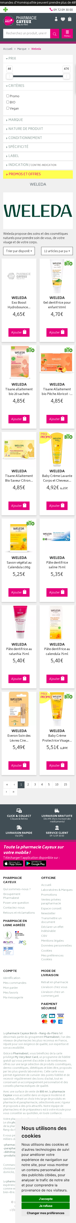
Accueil (7, 49)
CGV (44, 936)
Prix (12, 59)
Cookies (46, 951)
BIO (12, 102)
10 (56, 784)
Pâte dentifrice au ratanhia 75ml (19, 652)
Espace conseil (51, 909)
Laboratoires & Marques (57, 890)
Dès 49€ (57, 818)
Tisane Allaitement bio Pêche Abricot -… (57, 392)
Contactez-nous (14, 908)
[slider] (9, 76)
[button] (19, 251)
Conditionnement (25, 138)
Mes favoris (10, 993)
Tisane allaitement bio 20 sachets (19, 392)
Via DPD (19, 834)
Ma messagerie (13, 998)
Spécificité (18, 147)
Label (13, 156)
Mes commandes (14, 983)
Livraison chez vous (54, 988)
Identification (11, 979)
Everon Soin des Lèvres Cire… (19, 738)
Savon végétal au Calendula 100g (19, 565)
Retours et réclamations (19, 913)
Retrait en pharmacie (54, 983)
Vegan (14, 108)
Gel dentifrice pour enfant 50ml (57, 305)
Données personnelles (56, 946)
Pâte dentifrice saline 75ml (57, 565)
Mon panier (10, 988)
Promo (14, 96)
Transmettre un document (51, 921)
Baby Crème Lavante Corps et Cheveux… (57, 479)
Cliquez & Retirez (19, 817)
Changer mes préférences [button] (45, 1213)
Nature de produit (25, 129)
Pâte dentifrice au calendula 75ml (57, 652)
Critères (16, 86)
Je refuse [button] (45, 1206)
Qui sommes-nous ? (17, 890)
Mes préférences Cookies (52, 958)
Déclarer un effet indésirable (52, 930)
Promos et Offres (25, 174)
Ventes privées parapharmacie (51, 902)
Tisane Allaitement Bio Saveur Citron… (19, 479)
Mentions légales (52, 941)
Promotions (49, 895)
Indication (32, 165)
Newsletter (48, 914)
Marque (21, 49)
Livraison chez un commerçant (52, 995)
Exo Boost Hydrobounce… (19, 305)
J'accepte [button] (46, 1199)
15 (65, 784)
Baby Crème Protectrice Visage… (57, 738)
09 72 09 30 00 (57, 834)
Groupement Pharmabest (11, 897)
